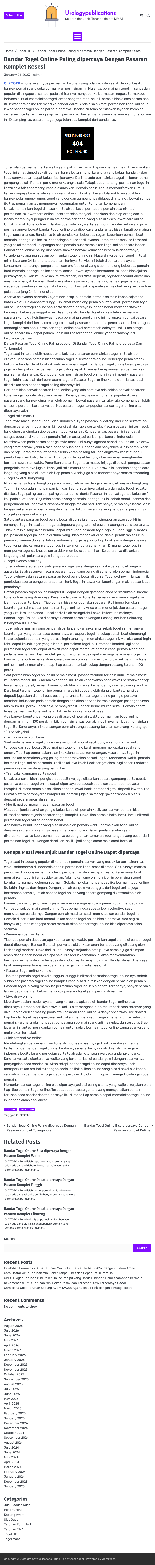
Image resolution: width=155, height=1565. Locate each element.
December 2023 (16, 1481)
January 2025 (14, 1418)
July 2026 (11, 1330)
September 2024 (16, 1437)
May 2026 (11, 1340)
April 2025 (11, 1403)
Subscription (14, 15)
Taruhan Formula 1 (17, 1524)
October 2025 (14, 1374)
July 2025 (11, 1389)
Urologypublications (90, 12)
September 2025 (16, 1379)
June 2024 (12, 1452)
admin (37, 75)
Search (9, 1239)
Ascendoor (77, 1558)
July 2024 (11, 1447)
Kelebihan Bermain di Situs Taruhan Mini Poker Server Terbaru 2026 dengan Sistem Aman (69, 1268)
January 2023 (14, 1486)
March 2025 (12, 1408)
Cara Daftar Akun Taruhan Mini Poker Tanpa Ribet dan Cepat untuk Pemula (58, 1273)
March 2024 (13, 1467)
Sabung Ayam (14, 1515)
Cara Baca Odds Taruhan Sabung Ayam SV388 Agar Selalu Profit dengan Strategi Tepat (68, 1288)
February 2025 (15, 1413)
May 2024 (11, 1457)
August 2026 (13, 1326)
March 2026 (12, 1350)
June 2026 (12, 1335)
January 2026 (14, 1360)
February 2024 (15, 1472)
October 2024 (14, 1433)
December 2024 (16, 1423)
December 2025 (16, 1364)
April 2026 (11, 1345)
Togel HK (10, 1110)
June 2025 (12, 1394)
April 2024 (11, 1462)
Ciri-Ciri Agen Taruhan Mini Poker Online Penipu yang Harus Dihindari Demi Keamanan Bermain (73, 1278)
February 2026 (15, 1355)
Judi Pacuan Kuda (17, 1505)
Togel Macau (27, 1110)
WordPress (108, 1558)
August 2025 (13, 1384)
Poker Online (13, 1510)
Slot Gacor (12, 1519)
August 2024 (13, 1442)
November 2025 (16, 1369)
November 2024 (16, 1428)
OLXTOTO (12, 83)
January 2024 (14, 1476)
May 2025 (11, 1399)
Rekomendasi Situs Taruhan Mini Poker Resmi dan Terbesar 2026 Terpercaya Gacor (65, 1283)
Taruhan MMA (14, 1529)
